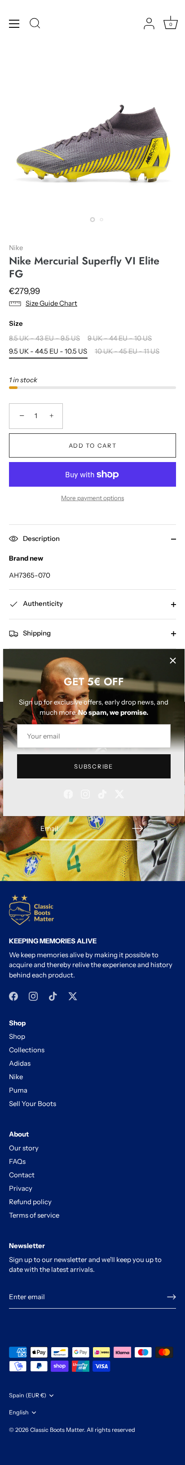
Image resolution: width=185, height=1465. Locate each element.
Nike (16, 247)
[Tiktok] (102, 793)
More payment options (92, 497)
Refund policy (30, 1201)
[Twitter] (119, 793)
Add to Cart (93, 445)
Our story (24, 1148)
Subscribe (93, 766)
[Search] (35, 25)
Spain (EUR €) (27, 1395)
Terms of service (34, 1215)
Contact (22, 1175)
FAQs (17, 1161)
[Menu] (14, 24)
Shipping (36, 633)
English (19, 1412)
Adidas (20, 1063)
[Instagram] (85, 793)
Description (41, 538)
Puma (18, 1090)
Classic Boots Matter (57, 1429)
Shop (17, 1036)
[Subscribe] (137, 828)
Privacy (20, 1188)
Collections (26, 1050)
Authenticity (42, 603)
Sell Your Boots (32, 1103)
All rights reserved (111, 1429)
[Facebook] (68, 793)
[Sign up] (171, 1296)
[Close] (173, 660)
